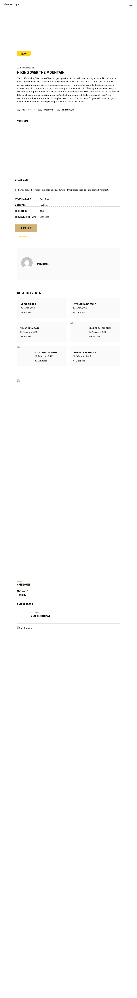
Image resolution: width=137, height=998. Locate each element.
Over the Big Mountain (46, 352)
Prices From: (21, 211)
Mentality (22, 591)
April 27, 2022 (33, 612)
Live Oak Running (28, 304)
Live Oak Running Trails (84, 304)
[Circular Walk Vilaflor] (78, 332)
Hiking (24, 54)
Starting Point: (23, 199)
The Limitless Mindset (39, 616)
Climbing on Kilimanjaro (85, 352)
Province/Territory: (25, 217)
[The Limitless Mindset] (21, 615)
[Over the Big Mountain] (25, 356)
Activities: (20, 205)
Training (21, 595)
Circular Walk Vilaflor (99, 328)
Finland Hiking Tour (29, 328)
